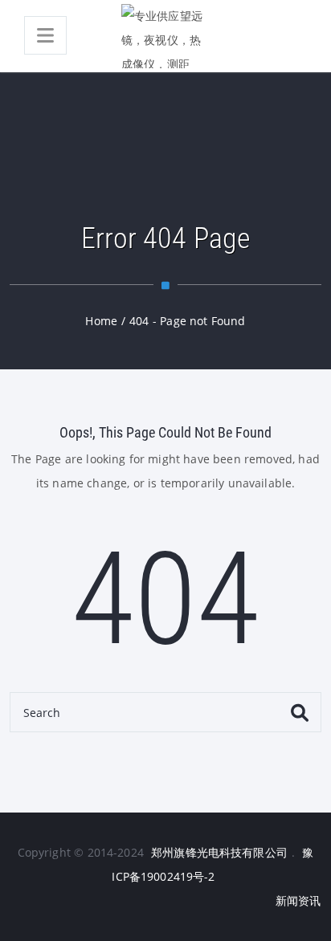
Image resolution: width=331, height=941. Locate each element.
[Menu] (45, 35)
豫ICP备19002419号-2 (212, 864)
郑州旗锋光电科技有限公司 (219, 852)
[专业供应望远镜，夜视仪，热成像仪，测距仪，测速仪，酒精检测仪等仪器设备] (165, 36)
